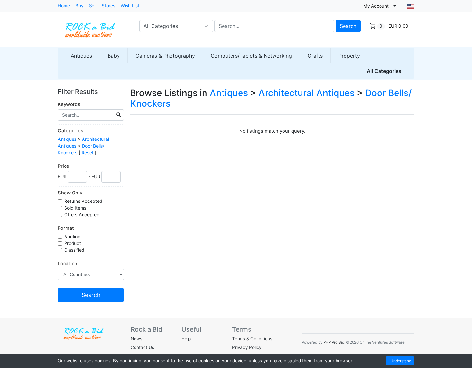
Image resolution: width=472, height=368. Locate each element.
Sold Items (76, 208)
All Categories (384, 71)
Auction (73, 236)
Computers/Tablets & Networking (251, 55)
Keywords (69, 104)
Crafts (315, 55)
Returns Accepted (84, 201)
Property (349, 55)
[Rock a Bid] (90, 27)
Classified (75, 250)
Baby (114, 55)
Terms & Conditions (252, 338)
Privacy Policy (247, 347)
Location (67, 263)
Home (64, 5)
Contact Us (142, 347)
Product (73, 243)
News (136, 338)
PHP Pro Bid (333, 342)
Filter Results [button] (79, 91)
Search (348, 26)
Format (66, 228)
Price (63, 166)
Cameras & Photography (165, 55)
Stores (108, 5)
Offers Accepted (82, 214)
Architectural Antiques (306, 92)
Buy (79, 5)
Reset (87, 152)
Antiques (81, 55)
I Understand (400, 360)
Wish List (130, 5)
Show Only (70, 193)
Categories (70, 131)
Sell (92, 5)
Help (186, 338)
